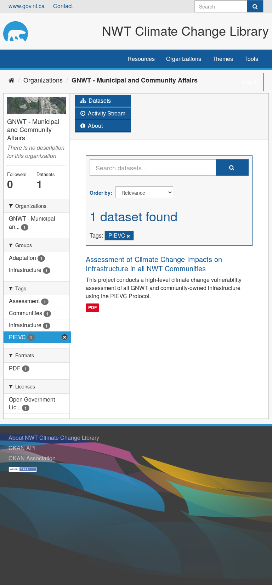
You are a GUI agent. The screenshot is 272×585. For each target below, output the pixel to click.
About (94, 125)
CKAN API (21, 448)
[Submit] (255, 6)
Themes (222, 59)
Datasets (99, 100)
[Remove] (128, 236)
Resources (141, 59)
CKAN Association (32, 458)
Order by (100, 192)
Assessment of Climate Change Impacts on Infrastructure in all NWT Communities (154, 263)
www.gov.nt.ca (26, 6)
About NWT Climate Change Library (53, 437)
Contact (63, 6)
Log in (250, 82)
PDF (92, 307)
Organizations (183, 59)
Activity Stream (105, 113)
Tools (251, 59)
